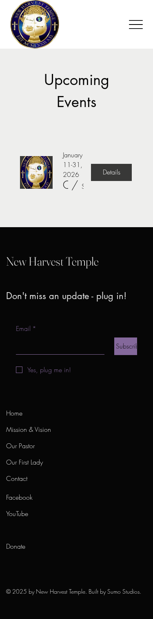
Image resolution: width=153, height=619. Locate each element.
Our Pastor (20, 445)
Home (16, 413)
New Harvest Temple (52, 261)
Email (26, 328)
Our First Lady (24, 462)
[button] (65, 185)
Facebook (19, 497)
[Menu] (136, 24)
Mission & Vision (28, 429)
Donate (15, 546)
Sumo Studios (123, 591)
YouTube (17, 513)
